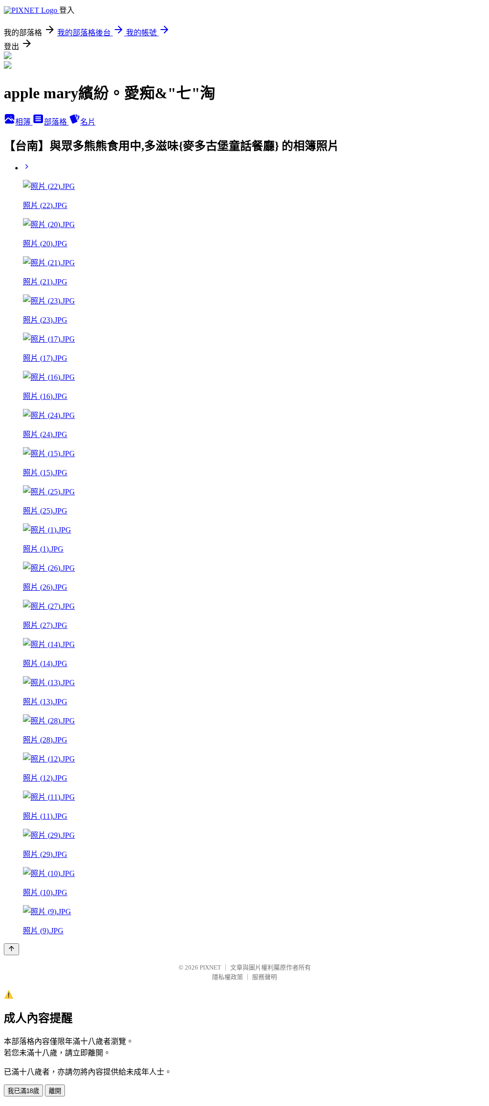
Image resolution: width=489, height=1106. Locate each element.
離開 (55, 1091)
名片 (88, 122)
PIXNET (210, 967)
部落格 (56, 122)
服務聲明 (264, 977)
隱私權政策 (227, 977)
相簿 (23, 122)
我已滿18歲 (23, 1091)
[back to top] (11, 949)
